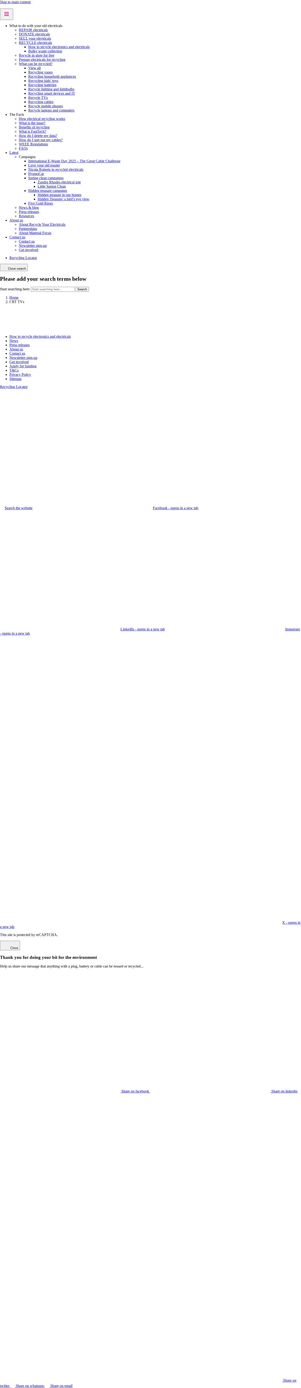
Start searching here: (15, 289)
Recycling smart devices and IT (51, 93)
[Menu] (6, 14)
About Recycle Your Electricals (42, 224)
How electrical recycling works (42, 119)
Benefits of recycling (34, 127)
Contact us (17, 237)
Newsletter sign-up (33, 246)
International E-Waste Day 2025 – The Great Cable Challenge (74, 161)
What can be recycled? (35, 64)
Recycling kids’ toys (43, 81)
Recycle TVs (38, 98)
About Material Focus (35, 233)
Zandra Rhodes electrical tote (59, 182)
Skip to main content (15, 2)
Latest (13, 153)
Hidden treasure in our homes (59, 195)
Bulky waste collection (45, 51)
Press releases (29, 212)
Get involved (28, 250)
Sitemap (15, 379)
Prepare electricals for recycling (42, 60)
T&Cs (14, 370)
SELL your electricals (35, 38)
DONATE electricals (34, 34)
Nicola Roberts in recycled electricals (55, 169)
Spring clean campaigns (45, 178)
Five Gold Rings (40, 203)
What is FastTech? (32, 131)
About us (16, 220)
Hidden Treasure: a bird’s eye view (63, 199)
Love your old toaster (44, 165)
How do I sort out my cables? (41, 140)
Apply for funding (22, 366)
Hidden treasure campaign (47, 191)
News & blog (29, 208)
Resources (26, 216)
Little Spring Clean (52, 186)
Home (14, 297)
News (13, 341)
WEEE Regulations (33, 144)
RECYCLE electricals (35, 43)
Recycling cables (40, 102)
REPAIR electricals (33, 30)
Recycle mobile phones (45, 106)
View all (34, 68)
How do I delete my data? (38, 136)
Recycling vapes (40, 72)
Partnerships (28, 229)
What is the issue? (32, 123)
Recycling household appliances (52, 76)
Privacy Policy (20, 375)
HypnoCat (36, 174)
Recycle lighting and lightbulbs (51, 89)
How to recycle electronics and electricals (59, 47)
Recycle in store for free (36, 55)
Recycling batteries (42, 85)
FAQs (23, 148)
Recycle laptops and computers (51, 110)
